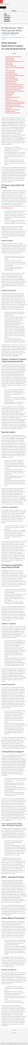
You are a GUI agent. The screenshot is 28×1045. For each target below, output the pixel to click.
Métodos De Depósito (11, 81)
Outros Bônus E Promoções (12, 80)
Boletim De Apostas (10, 72)
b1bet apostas (5, 34)
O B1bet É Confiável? (10, 70)
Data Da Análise (9, 64)
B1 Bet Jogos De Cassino (11, 83)
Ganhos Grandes (9, 58)
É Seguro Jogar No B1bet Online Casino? (15, 91)
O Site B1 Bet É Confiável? (12, 73)
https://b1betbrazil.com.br (7, 207)
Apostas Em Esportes (10, 111)
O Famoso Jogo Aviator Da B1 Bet (13, 56)
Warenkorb (7, 21)
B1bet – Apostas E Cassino (12, 78)
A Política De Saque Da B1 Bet (12, 97)
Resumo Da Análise (10, 92)
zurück (14, 1030)
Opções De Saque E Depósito (12, 109)
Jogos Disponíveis (10, 94)
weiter (14, 1032)
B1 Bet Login (8, 98)
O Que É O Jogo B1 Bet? (11, 65)
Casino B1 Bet (9, 95)
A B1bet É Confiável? (10, 59)
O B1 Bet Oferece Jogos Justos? (13, 105)
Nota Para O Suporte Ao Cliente (13, 112)
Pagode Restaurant (4, 3)
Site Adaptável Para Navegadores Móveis (15, 103)
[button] (14, 12)
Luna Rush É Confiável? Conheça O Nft (15, 101)
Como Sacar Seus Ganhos (12, 100)
